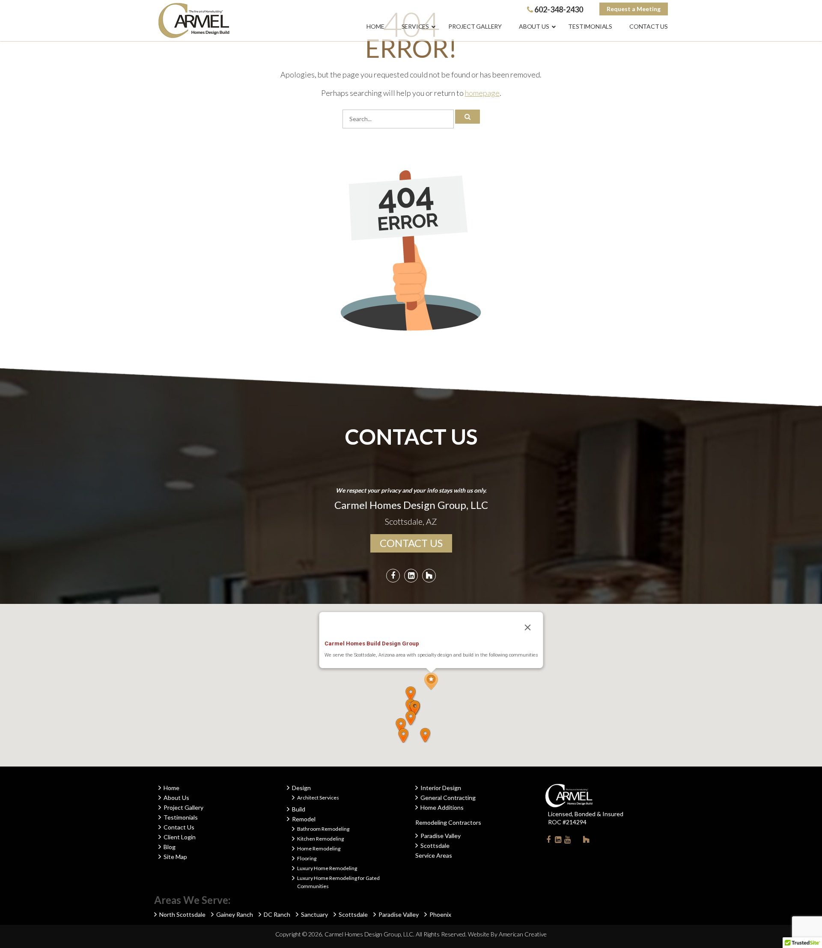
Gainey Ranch (234, 914)
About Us (176, 797)
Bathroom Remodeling (323, 829)
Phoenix (440, 914)
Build (298, 809)
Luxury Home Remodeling (327, 868)
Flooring (306, 858)
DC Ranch (277, 914)
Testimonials (181, 817)
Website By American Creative (507, 934)
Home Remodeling (318, 848)
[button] (431, 681)
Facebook (548, 839)
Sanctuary (314, 914)
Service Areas (433, 855)
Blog (170, 846)
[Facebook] (393, 576)
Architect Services (318, 797)
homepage (482, 93)
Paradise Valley (440, 835)
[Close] (528, 627)
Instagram (576, 839)
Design (301, 787)
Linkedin (558, 839)
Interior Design (440, 787)
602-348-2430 (558, 9)
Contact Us (179, 827)
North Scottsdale (182, 914)
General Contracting (448, 797)
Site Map (175, 856)
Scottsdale (435, 845)
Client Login (180, 837)
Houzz (586, 839)
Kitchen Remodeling (320, 838)
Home (171, 787)
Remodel (304, 819)
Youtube (567, 839)
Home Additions (442, 807)
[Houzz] (429, 576)
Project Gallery (183, 807)
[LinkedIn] (411, 576)
